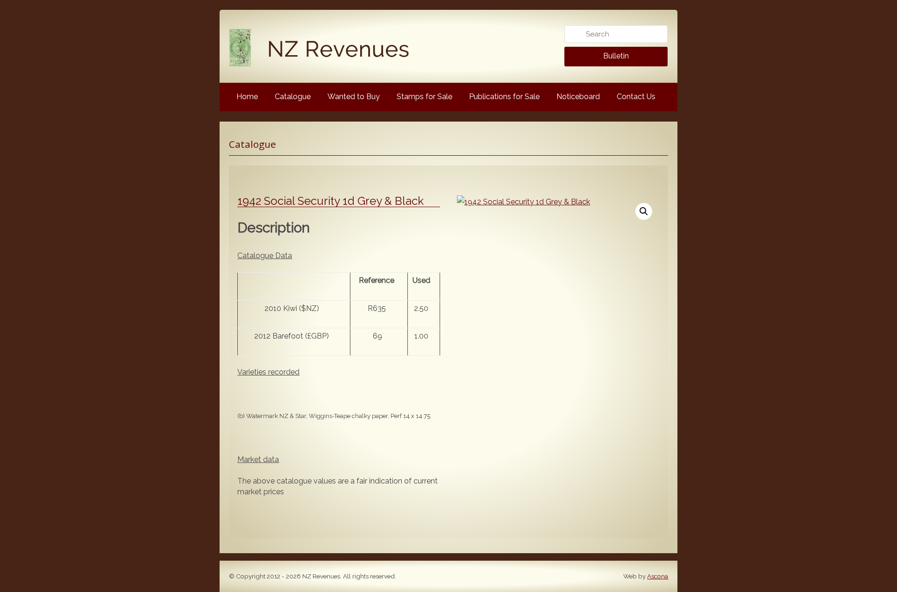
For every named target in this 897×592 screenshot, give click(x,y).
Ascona (657, 576)
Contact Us (636, 96)
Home (247, 96)
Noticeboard (578, 96)
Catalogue (293, 96)
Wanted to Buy (353, 96)
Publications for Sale (504, 96)
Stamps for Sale (424, 96)
